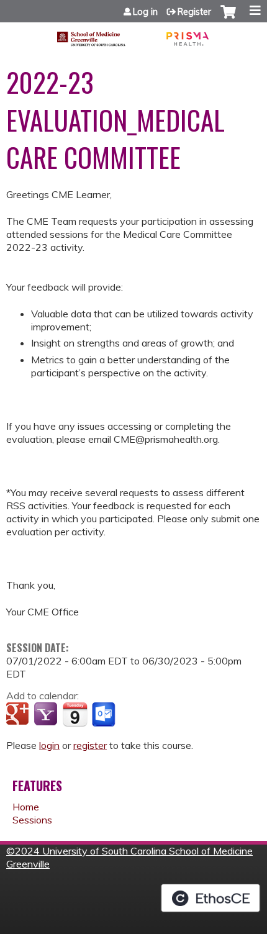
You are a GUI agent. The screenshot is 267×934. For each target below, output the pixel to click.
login (49, 745)
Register (194, 11)
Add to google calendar (19, 714)
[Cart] (228, 18)
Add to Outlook (104, 714)
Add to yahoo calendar (47, 714)
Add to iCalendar (75, 714)
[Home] (133, 34)
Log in (145, 11)
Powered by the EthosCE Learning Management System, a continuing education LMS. (210, 898)
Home (25, 806)
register (90, 745)
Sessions (32, 820)
